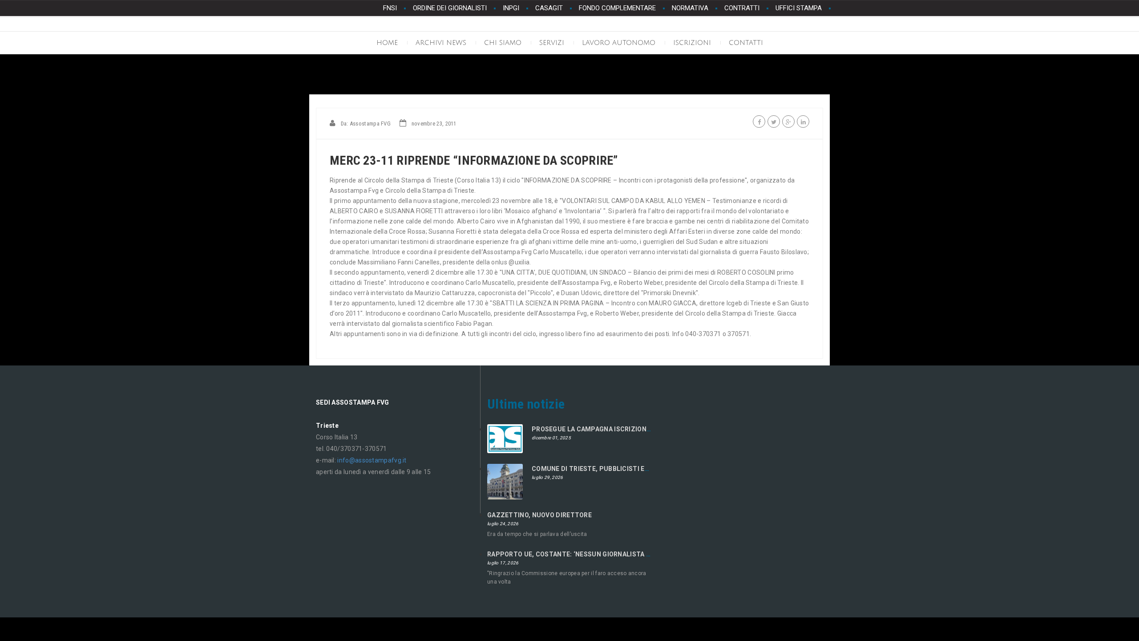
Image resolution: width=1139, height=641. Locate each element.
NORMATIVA (690, 8)
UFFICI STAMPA (798, 8)
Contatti (746, 42)
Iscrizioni (692, 42)
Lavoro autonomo (618, 42)
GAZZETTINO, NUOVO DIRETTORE (539, 515)
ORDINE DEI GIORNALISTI (450, 8)
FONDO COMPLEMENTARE (617, 8)
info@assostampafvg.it (371, 460)
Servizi (551, 42)
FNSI (390, 8)
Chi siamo (502, 42)
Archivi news (441, 42)
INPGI (511, 8)
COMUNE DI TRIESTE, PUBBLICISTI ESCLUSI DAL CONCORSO (625, 468)
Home (387, 42)
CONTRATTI (741, 8)
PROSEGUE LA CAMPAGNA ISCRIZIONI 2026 (598, 429)
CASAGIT (549, 8)
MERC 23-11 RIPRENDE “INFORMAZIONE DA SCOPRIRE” (474, 160)
